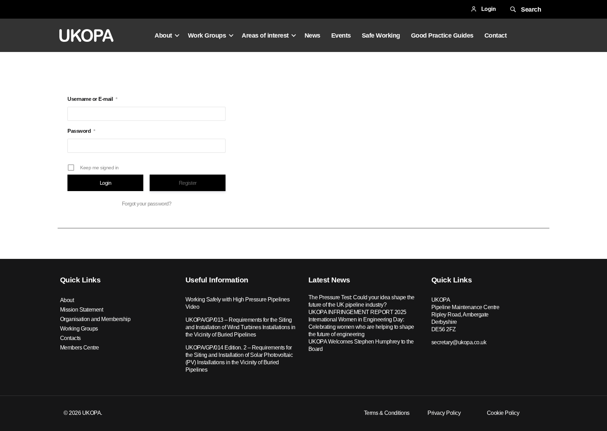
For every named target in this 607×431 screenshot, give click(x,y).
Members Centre (79, 348)
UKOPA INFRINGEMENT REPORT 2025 (357, 312)
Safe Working (381, 35)
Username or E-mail (92, 99)
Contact (495, 35)
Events (341, 35)
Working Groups (79, 329)
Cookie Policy (503, 413)
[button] (525, 9)
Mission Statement (81, 310)
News (312, 35)
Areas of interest (265, 35)
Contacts (70, 338)
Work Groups (207, 35)
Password (81, 131)
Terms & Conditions (387, 413)
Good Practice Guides (442, 35)
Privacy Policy (444, 413)
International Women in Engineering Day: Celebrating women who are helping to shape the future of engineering (361, 326)
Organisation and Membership (95, 319)
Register (188, 183)
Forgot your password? (146, 204)
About (163, 35)
